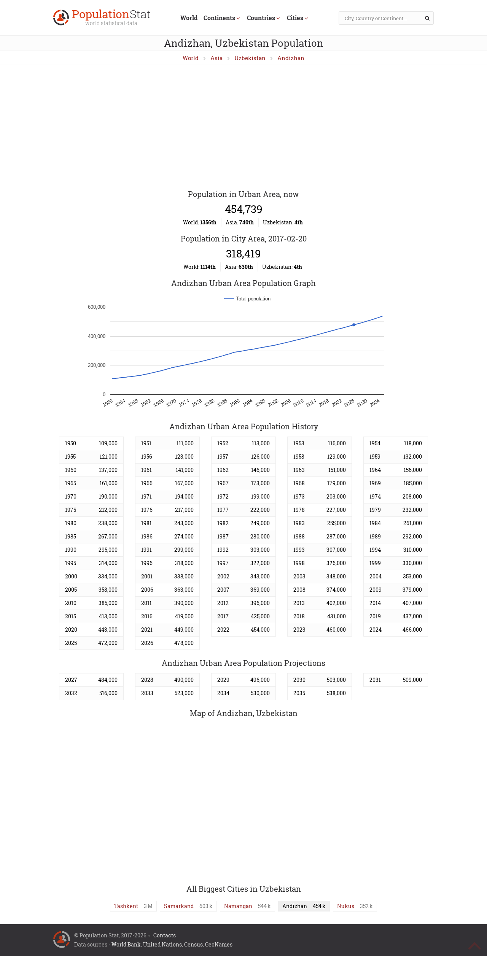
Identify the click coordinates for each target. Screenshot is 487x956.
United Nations (162, 944)
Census (193, 944)
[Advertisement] (243, 128)
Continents (219, 18)
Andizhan (290, 58)
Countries (261, 18)
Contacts (164, 935)
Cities (295, 18)
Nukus (345, 906)
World (188, 18)
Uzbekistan (250, 58)
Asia (216, 58)
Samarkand (179, 906)
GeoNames (218, 944)
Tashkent (126, 906)
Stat (111, 18)
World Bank (126, 944)
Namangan (238, 906)
